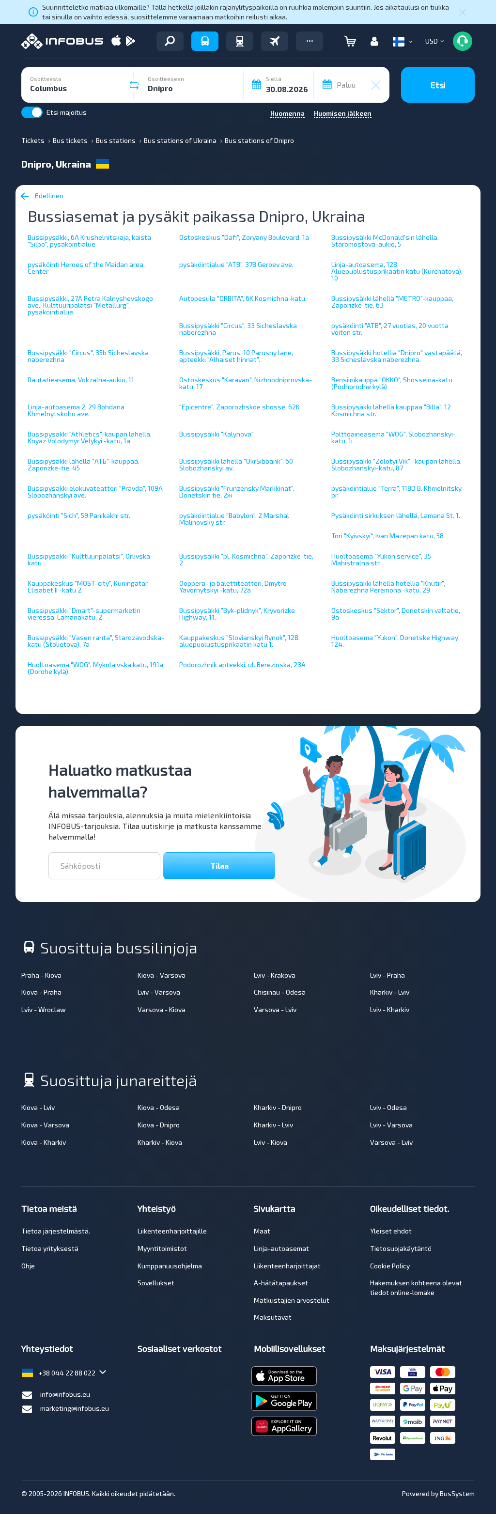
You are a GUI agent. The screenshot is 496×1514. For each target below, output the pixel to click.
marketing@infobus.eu (74, 1408)
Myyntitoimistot (162, 1248)
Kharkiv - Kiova (160, 1142)
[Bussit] (204, 41)
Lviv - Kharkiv (389, 1009)
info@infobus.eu (65, 1394)
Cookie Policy (390, 1266)
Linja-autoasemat (281, 1248)
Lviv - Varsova (159, 992)
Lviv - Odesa (388, 1107)
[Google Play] (130, 41)
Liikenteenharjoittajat (287, 1266)
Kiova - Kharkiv (43, 1142)
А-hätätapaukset (281, 1283)
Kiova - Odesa (159, 1107)
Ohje (28, 1266)
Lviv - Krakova (274, 975)
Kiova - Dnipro (159, 1125)
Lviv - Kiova (270, 1142)
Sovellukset (156, 1283)
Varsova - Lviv (275, 1009)
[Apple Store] (116, 41)
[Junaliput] (239, 41)
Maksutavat (273, 1317)
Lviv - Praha (387, 975)
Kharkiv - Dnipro (278, 1107)
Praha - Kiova (41, 975)
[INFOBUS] (62, 41)
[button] (309, 41)
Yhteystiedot (47, 1348)
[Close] (462, 12)
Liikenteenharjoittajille (172, 1231)
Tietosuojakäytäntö (401, 1248)
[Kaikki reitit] (170, 41)
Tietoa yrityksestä (49, 1248)
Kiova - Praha (41, 992)
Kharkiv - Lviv (389, 992)
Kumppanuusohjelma (170, 1266)
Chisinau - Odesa (280, 992)
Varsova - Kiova (162, 1009)
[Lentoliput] (274, 41)
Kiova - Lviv (38, 1107)
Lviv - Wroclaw (43, 1009)
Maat (262, 1231)
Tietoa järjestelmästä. (55, 1231)
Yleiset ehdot (391, 1231)
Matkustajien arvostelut (291, 1300)
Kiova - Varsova (162, 975)
